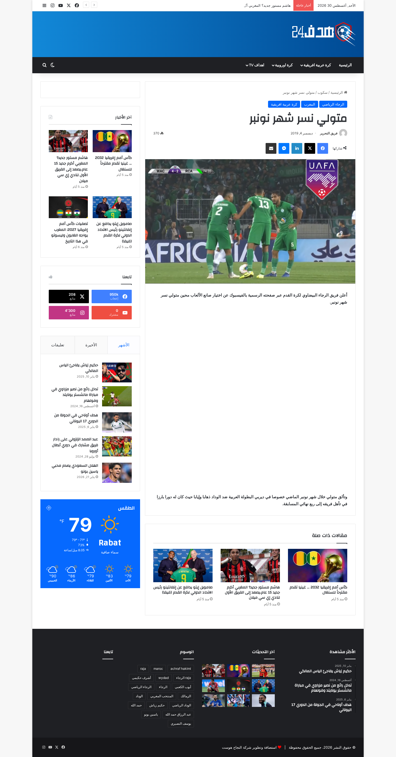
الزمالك (186, 696)
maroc (158, 669)
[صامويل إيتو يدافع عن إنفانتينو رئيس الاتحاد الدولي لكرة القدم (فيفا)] (183, 565)
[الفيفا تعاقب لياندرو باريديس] (238, 700)
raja (143, 669)
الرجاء (163, 687)
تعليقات (57, 344)
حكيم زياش (157, 705)
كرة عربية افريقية (317, 65)
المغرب (309, 104)
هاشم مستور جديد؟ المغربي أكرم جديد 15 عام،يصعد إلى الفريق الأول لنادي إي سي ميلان (224, 5)
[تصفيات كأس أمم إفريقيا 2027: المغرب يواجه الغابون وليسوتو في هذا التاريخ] (68, 207)
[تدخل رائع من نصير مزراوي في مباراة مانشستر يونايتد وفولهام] (117, 396)
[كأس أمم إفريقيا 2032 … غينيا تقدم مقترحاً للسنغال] (317, 565)
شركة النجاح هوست (236, 747)
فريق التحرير (329, 133)
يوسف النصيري (181, 723)
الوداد (139, 696)
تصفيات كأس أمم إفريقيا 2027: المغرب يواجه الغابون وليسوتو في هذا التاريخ (69, 232)
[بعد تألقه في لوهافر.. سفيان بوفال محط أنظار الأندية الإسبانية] (263, 700)
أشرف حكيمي (141, 678)
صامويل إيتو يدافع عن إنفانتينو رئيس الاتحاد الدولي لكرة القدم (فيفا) (183, 590)
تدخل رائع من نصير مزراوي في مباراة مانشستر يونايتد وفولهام (74, 395)
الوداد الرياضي (181, 705)
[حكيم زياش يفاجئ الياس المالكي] (117, 372)
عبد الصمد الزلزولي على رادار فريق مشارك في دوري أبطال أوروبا (75, 445)
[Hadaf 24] (324, 34)
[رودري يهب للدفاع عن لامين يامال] (263, 670)
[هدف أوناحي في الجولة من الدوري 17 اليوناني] (117, 422)
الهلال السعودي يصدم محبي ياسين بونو (75, 468)
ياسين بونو (151, 714)
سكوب (323, 92)
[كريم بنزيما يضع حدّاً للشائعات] (213, 700)
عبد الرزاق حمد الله (178, 714)
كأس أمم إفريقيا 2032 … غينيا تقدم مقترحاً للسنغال (318, 590)
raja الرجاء (183, 678)
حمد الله (136, 705)
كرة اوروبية (284, 65)
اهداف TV (256, 65)
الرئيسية (345, 65)
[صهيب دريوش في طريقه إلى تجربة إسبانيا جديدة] (213, 685)
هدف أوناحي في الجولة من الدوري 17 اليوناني (76, 418)
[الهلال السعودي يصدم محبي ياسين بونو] (117, 473)
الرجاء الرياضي (333, 104)
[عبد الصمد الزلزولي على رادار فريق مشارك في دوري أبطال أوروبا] (117, 446)
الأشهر (123, 344)
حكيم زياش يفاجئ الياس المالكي (78, 368)
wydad (163, 678)
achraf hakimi (181, 669)
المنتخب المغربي (161, 696)
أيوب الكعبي (183, 687)
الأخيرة (91, 344)
